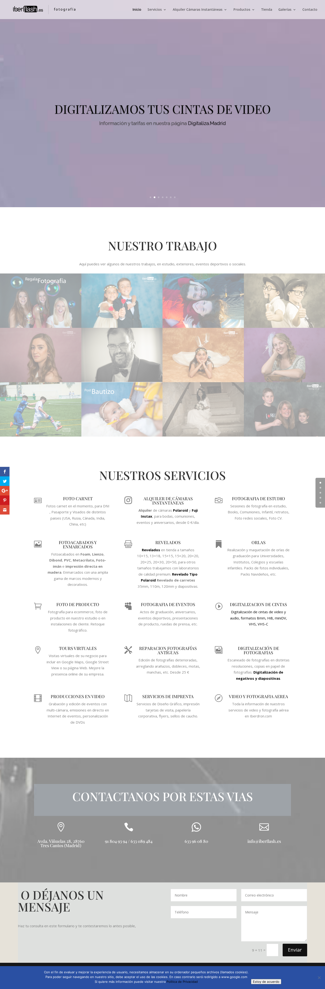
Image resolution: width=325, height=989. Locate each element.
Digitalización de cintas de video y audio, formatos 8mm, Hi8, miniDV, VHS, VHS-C (258, 617)
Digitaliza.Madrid (207, 123)
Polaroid (180, 510)
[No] (319, 977)
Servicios (155, 10)
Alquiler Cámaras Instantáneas (197, 10)
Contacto (309, 10)
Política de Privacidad (182, 982)
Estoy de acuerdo (266, 982)
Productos (241, 10)
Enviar (295, 950)
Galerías (284, 10)
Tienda (266, 10)
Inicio (137, 10)
